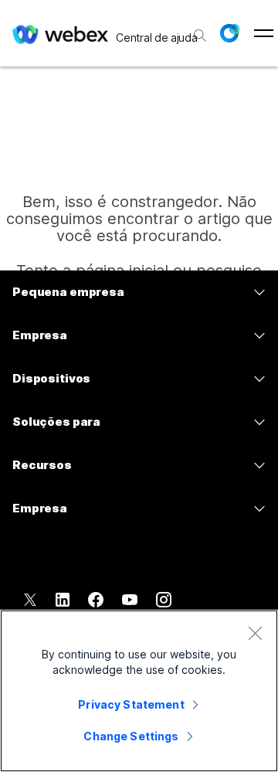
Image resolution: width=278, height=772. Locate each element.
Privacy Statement (131, 704)
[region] (139, 691)
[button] (229, 33)
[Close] (255, 633)
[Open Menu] (263, 33)
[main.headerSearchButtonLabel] (198, 30)
